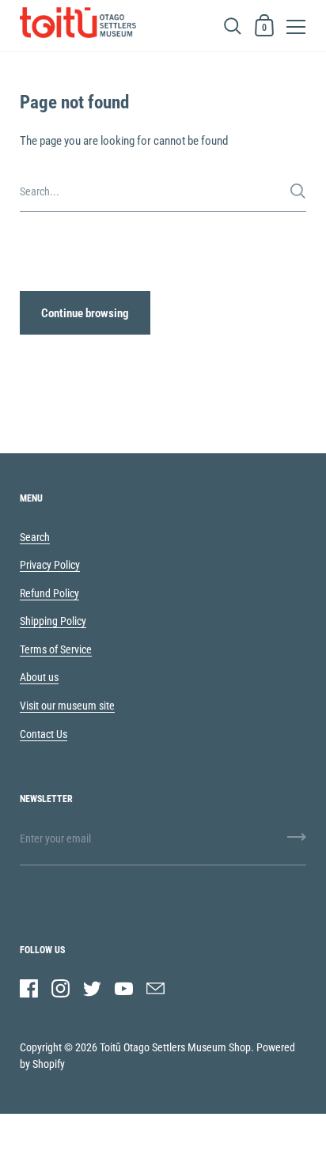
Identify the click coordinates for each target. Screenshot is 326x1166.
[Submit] (298, 191)
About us (39, 677)
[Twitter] (92, 988)
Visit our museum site (67, 705)
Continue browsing (85, 313)
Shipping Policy (53, 621)
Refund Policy (49, 593)
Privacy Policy (50, 564)
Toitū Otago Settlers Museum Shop (175, 1047)
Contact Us (43, 734)
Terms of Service (56, 649)
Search (35, 537)
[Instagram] (60, 988)
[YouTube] (123, 988)
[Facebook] (28, 988)
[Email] (155, 988)
